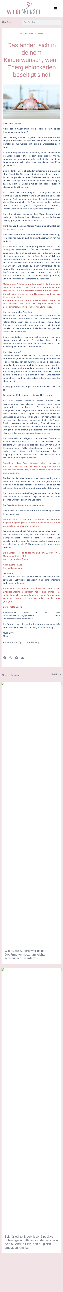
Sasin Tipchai (18, 642)
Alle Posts (7, 22)
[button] (55, 8)
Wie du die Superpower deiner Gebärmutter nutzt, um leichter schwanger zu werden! (25, 954)
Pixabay (34, 642)
